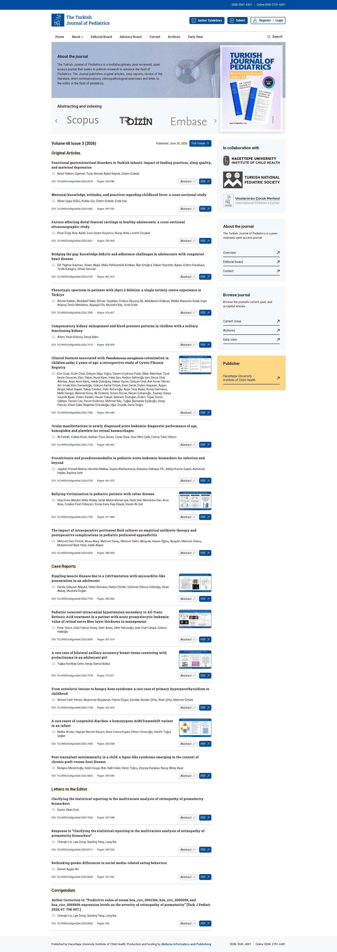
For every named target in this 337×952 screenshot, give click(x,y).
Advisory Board (131, 37)
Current (154, 37)
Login (279, 20)
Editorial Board (101, 37)
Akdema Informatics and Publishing (186, 944)
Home (59, 37)
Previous (56, 121)
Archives (174, 37)
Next (215, 121)
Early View (195, 37)
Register (265, 20)
